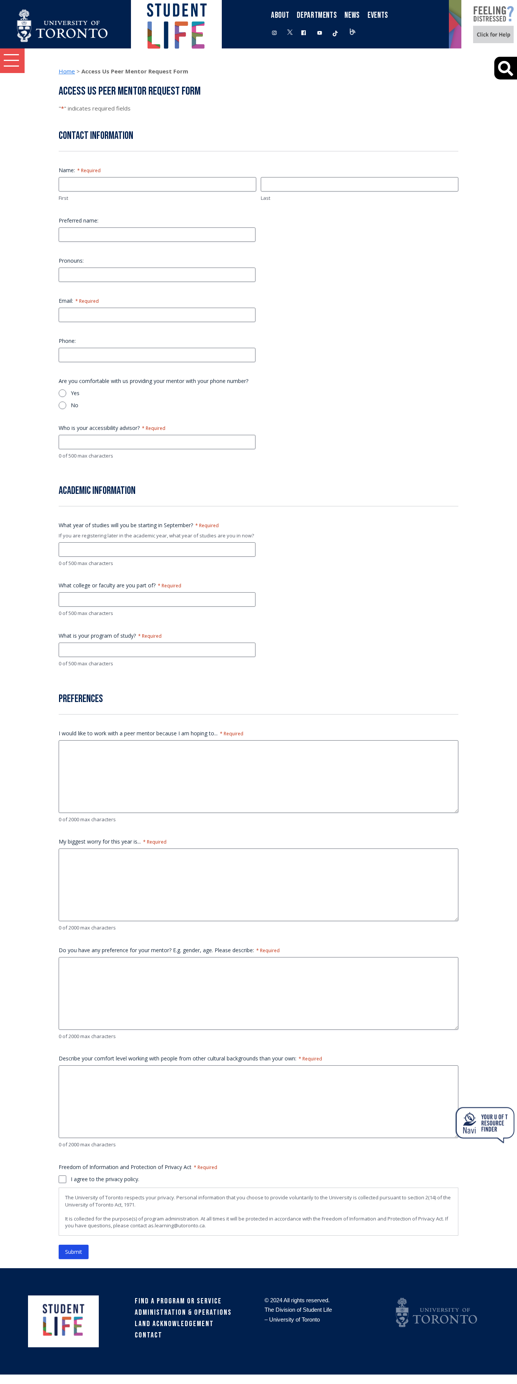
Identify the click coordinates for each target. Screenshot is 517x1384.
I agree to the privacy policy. (105, 1179)
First (63, 198)
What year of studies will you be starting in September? (139, 525)
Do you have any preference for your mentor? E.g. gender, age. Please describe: (169, 950)
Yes (75, 393)
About (280, 15)
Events (378, 15)
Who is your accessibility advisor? (112, 427)
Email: (79, 300)
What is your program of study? (110, 635)
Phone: (67, 340)
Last (265, 198)
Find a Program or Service (178, 1301)
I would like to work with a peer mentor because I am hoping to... (151, 733)
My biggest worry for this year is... (113, 841)
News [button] (352, 15)
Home (67, 71)
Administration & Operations (183, 1312)
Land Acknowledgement (174, 1323)
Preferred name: (78, 220)
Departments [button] (317, 15)
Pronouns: (71, 260)
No (74, 405)
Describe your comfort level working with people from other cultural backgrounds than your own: (190, 1058)
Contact (148, 1335)
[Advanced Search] (505, 68)
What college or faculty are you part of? (120, 585)
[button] (12, 60)
